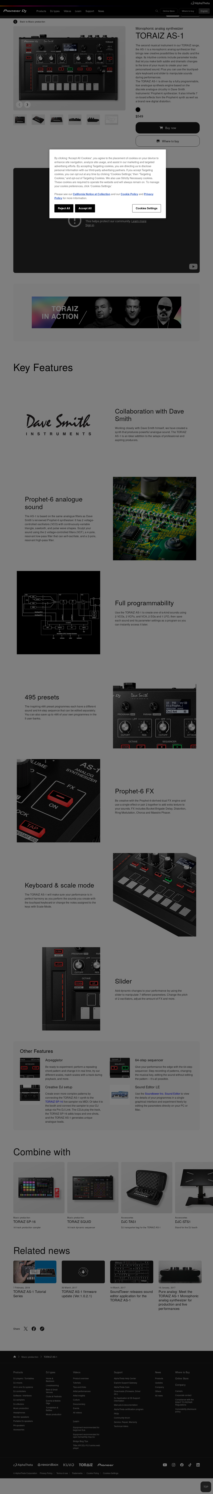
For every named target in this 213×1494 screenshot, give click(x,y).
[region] (107, 183)
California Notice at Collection (91, 194)
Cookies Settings (146, 208)
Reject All (64, 208)
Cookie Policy (129, 194)
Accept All (85, 208)
